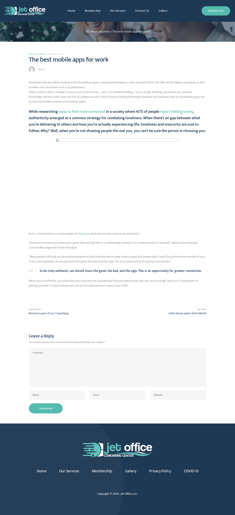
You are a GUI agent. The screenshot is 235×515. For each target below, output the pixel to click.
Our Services (118, 10)
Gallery (163, 10)
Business (33, 54)
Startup (41, 54)
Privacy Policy (160, 471)
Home (71, 10)
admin (41, 69)
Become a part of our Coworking (73, 312)
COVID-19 (191, 471)
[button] (216, 11)
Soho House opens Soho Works (162, 312)
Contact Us (142, 10)
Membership (93, 10)
